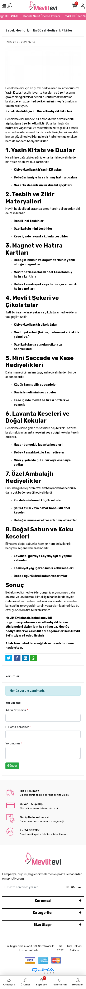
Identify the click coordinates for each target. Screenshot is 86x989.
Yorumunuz (13, 743)
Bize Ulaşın (43, 925)
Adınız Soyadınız (16, 710)
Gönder (12, 766)
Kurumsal (43, 901)
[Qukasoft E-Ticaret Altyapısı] (43, 970)
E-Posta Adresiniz (18, 726)
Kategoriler (43, 913)
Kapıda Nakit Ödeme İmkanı (40, 16)
